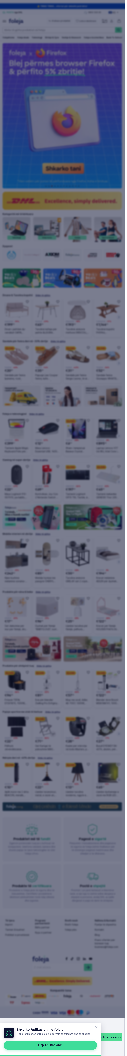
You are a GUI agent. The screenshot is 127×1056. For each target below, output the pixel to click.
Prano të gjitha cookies (109, 1037)
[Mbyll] (96, 1027)
